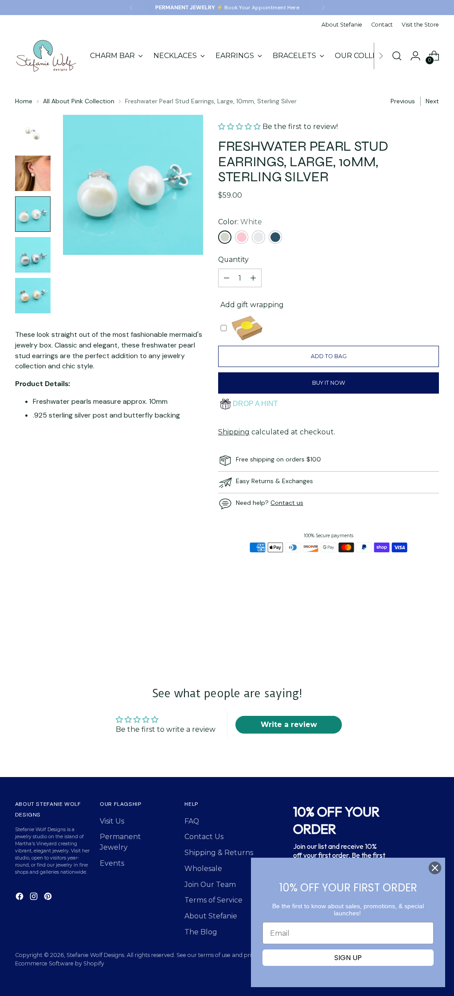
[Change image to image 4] (33, 255)
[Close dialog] (435, 868)
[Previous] (131, 7)
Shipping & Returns (218, 852)
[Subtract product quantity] (227, 278)
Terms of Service (213, 900)
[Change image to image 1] (33, 132)
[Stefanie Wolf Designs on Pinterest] (48, 898)
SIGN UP (348, 958)
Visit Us (112, 821)
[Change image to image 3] (33, 214)
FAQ (191, 821)
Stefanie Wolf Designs (95, 955)
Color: (240, 222)
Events (112, 863)
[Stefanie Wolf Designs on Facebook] (20, 898)
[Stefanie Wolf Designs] (46, 56)
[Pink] (241, 237)
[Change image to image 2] (33, 173)
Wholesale (203, 868)
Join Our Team (210, 884)
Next (432, 101)
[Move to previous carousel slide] (411, 627)
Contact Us (203, 836)
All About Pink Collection (78, 101)
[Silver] (258, 237)
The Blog (200, 932)
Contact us (286, 503)
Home (23, 101)
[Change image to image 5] (33, 295)
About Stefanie (210, 916)
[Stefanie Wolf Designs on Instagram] (34, 898)
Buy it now (328, 382)
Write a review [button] (289, 724)
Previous (403, 101)
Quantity (233, 259)
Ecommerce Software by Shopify (59, 963)
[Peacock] (275, 237)
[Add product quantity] (253, 278)
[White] (224, 237)
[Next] (323, 7)
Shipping (234, 432)
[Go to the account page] (415, 56)
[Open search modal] (397, 56)
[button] (240, 126)
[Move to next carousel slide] (431, 627)
